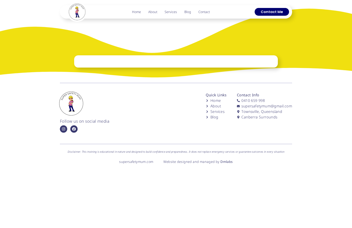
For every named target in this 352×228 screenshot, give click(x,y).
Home (136, 12)
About (152, 12)
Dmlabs (226, 161)
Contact (204, 12)
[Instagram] (63, 129)
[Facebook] (74, 129)
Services (171, 12)
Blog (187, 12)
